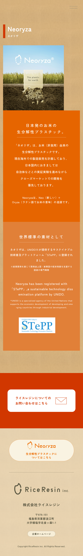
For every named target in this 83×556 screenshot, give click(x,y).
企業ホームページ (41, 533)
